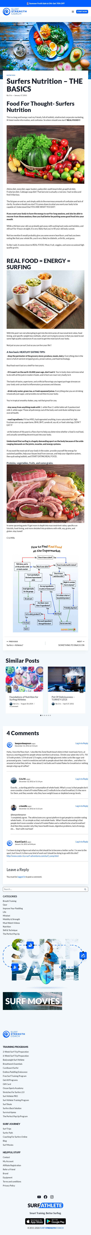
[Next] (81, 690)
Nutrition (11, 75)
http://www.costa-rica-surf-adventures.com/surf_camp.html (33, 856)
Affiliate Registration (12, 1165)
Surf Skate (7, 1104)
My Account (8, 1161)
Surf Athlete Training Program (16, 1100)
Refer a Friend (9, 1169)
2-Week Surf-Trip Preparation (16, 1051)
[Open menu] (73, 11)
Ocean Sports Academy (13, 1088)
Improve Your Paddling (13, 908)
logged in (21, 877)
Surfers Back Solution (12, 1108)
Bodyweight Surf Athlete (13, 1060)
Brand (5, 1173)
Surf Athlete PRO (10, 1096)
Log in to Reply (82, 743)
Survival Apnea (9, 1112)
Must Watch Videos (11, 923)
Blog (5, 1141)
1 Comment (13, 706)
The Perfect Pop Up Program (15, 1116)
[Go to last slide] (9, 690)
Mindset (6, 915)
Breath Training (9, 901)
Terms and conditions (12, 1181)
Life (4, 912)
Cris (10, 95)
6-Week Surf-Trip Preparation (16, 1056)
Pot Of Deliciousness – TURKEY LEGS (63, 698)
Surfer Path (8, 1133)
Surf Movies (8, 1145)
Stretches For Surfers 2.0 (13, 1092)
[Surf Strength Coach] (14, 1034)
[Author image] (10, 703)
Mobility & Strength (11, 919)
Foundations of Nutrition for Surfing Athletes (23, 698)
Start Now (82, 11)
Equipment (7, 1177)
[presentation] (24, 679)
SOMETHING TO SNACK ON (71, 643)
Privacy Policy (9, 1185)
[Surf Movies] (45, 1001)
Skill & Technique (10, 930)
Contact (6, 1157)
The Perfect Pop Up (11, 934)
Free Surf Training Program (14, 1076)
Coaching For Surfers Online (15, 1137)
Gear (5, 904)
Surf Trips (7, 1128)
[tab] (40, 715)
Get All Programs (10, 1080)
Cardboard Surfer (11, 1068)
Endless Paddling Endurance (15, 1072)
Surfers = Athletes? (15, 643)
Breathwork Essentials (12, 1064)
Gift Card (7, 1084)
